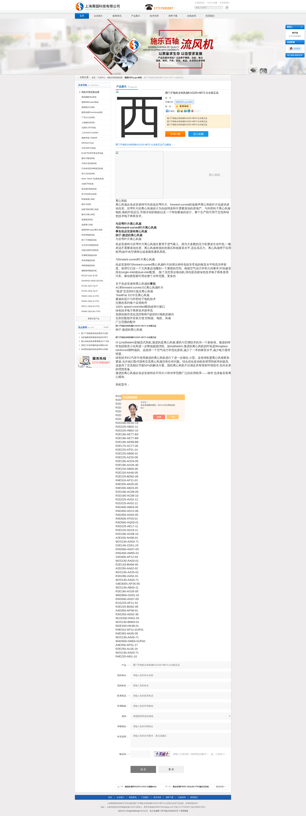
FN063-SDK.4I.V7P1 (90, 301)
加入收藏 (213, 3)
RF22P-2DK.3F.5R (89, 276)
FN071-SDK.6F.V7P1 (90, 306)
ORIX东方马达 (87, 143)
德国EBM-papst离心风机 (91, 230)
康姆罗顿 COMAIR (89, 138)
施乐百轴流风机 (88, 158)
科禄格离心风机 (88, 199)
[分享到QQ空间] (178, 111)
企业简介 (98, 16)
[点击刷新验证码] (162, 754)
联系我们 (225, 3)
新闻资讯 (117, 16)
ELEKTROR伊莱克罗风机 (92, 153)
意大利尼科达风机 (89, 194)
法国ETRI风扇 (87, 184)
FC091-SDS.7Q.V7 (89, 286)
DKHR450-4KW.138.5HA (92, 281)
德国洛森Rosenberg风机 (92, 112)
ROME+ (106, 327)
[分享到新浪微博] (181, 111)
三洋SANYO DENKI (89, 133)
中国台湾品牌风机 (89, 163)
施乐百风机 (86, 204)
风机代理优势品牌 (115, 77)
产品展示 (135, 16)
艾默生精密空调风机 (90, 250)
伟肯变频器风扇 (88, 260)
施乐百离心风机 (88, 214)
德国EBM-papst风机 (90, 102)
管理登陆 (184, 811)
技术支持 (154, 16)
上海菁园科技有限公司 (124, 6)
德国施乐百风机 (88, 107)
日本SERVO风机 (88, 148)
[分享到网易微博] (192, 111)
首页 (82, 16)
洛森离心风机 (87, 225)
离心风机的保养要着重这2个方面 (95, 341)
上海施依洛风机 (88, 122)
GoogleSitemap (133, 811)
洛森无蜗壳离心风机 (90, 209)
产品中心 (101, 77)
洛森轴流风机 (87, 219)
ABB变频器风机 (88, 265)
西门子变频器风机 (89, 240)
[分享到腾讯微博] (185, 111)
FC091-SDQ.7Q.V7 (89, 291)
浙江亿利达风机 (88, 173)
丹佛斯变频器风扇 (89, 255)
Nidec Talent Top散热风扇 (92, 179)
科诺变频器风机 (88, 235)
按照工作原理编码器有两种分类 (94, 345)
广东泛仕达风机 (88, 117)
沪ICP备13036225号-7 (170, 811)
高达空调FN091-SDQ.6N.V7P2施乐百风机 (191, 787)
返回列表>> (221, 787)
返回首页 (201, 3)
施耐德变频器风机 (89, 271)
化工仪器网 (154, 811)
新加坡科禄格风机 (89, 189)
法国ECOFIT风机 (88, 128)
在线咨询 (191, 16)
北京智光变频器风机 (90, 245)
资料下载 (172, 16)
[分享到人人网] (188, 111)
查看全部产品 (93, 319)
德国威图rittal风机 (89, 97)
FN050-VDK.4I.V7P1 (90, 296)
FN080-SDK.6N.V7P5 (90, 311)
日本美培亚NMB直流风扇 (92, 168)
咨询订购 (175, 134)
